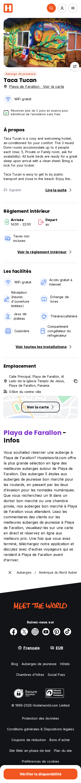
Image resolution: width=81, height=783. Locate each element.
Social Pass (56, 675)
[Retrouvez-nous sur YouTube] (46, 631)
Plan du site (63, 751)
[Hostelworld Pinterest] (56, 631)
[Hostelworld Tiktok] (67, 631)
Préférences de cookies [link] (40, 761)
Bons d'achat (60, 740)
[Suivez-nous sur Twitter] (24, 631)
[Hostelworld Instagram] (35, 631)
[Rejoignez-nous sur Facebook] (13, 631)
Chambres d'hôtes (30, 675)
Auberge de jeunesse (20, 74)
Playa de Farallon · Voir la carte (36, 86)
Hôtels (65, 664)
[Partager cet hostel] (74, 66)
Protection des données (40, 718)
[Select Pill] (51, 8)
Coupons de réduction (28, 740)
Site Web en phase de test (30, 751)
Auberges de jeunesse (39, 664)
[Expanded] (9, 572)
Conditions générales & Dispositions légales (40, 729)
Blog (14, 664)
